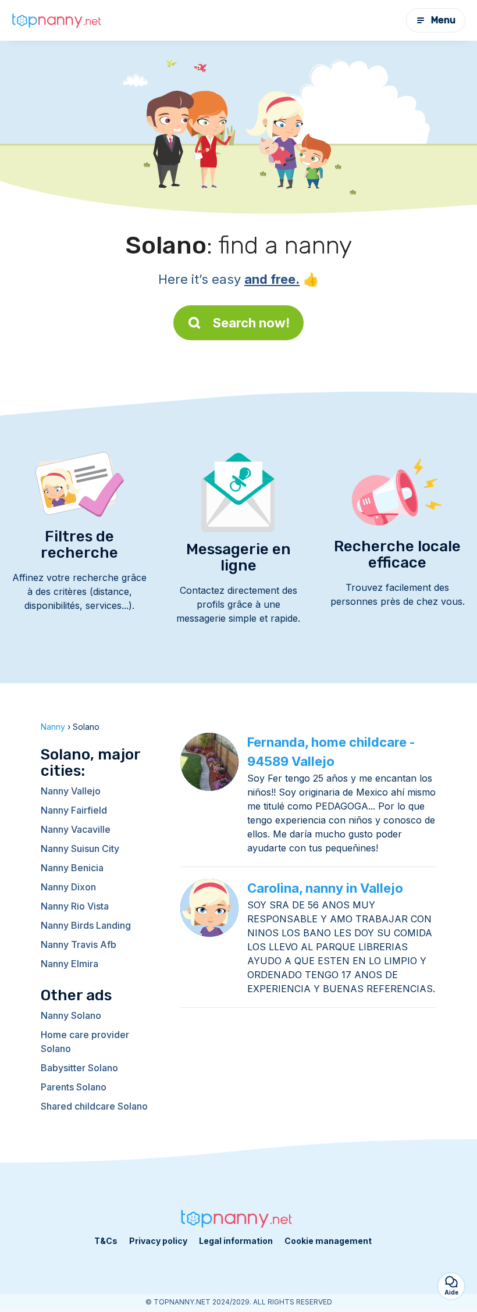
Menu (443, 20)
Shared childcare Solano (94, 1106)
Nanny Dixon (68, 887)
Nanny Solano (71, 1015)
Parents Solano (73, 1087)
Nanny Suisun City (80, 848)
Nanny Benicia (72, 868)
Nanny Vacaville (76, 829)
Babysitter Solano (79, 1068)
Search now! (251, 322)
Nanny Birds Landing (86, 925)
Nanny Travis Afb (78, 944)
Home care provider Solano (85, 1041)
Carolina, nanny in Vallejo (325, 888)
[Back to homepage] (58, 20)
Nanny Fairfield (74, 810)
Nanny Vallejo (71, 791)
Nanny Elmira (69, 963)
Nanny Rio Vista (75, 906)
